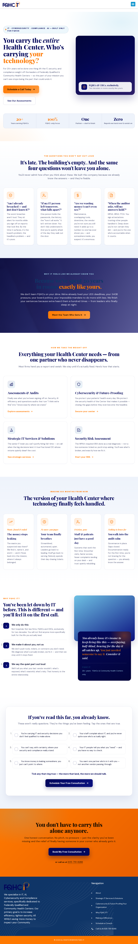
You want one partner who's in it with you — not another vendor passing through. (99, 763)
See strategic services (19, 457)
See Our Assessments (19, 100)
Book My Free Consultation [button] (67, 851)
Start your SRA (82, 457)
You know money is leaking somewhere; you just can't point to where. (40, 763)
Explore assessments (19, 411)
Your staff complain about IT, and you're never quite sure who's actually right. (100, 735)
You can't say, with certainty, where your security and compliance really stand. (38, 749)
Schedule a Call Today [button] (19, 89)
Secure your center (85, 411)
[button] (133, 4)
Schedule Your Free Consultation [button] (67, 783)
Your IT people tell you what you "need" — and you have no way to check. (100, 749)
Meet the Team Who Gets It (67, 314)
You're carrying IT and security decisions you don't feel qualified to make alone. (40, 735)
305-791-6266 (75, 862)
